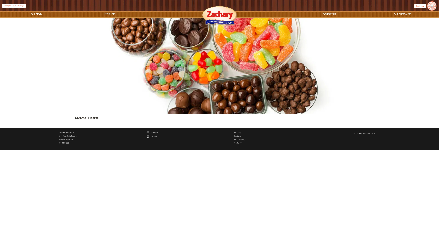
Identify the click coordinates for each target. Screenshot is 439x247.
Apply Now (420, 6)
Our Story (36, 14)
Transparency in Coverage (14, 6)
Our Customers (402, 14)
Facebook (154, 132)
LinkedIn (154, 136)
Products (109, 14)
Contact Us (329, 14)
